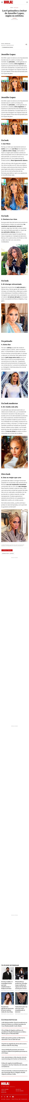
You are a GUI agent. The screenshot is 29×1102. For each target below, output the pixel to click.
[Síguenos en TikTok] (13, 1096)
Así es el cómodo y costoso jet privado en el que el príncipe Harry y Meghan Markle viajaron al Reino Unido (14, 1072)
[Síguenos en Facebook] (2, 1096)
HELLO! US (18, 1089)
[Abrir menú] (2, 2)
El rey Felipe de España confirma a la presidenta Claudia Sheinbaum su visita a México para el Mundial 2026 (14, 1031)
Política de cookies (19, 1099)
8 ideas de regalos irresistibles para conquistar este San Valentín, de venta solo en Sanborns (14, 1064)
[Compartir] (26, 44)
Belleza (16, 7)
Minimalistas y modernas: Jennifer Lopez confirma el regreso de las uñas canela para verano (21, 985)
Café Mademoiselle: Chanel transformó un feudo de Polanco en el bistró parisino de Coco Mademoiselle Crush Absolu (14, 1024)
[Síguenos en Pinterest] (10, 1096)
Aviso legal (5, 1099)
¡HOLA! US (3, 1090)
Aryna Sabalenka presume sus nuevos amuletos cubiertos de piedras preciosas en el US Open (14, 1051)
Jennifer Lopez (8, 553)
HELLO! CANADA (19, 1090)
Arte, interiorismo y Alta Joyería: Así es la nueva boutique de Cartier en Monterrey (14, 1058)
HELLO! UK (3, 1092)
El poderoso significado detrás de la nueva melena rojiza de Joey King (7, 1009)
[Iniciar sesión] (27, 2)
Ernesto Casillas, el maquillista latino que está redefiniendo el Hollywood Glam (6, 985)
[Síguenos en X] (5, 1096)
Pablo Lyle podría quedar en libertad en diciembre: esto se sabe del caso (13, 1038)
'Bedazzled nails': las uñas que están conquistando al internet (21, 1009)
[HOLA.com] (14, 1083)
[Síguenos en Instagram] (7, 1096)
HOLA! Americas (5, 43)
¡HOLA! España (4, 1089)
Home (11, 7)
